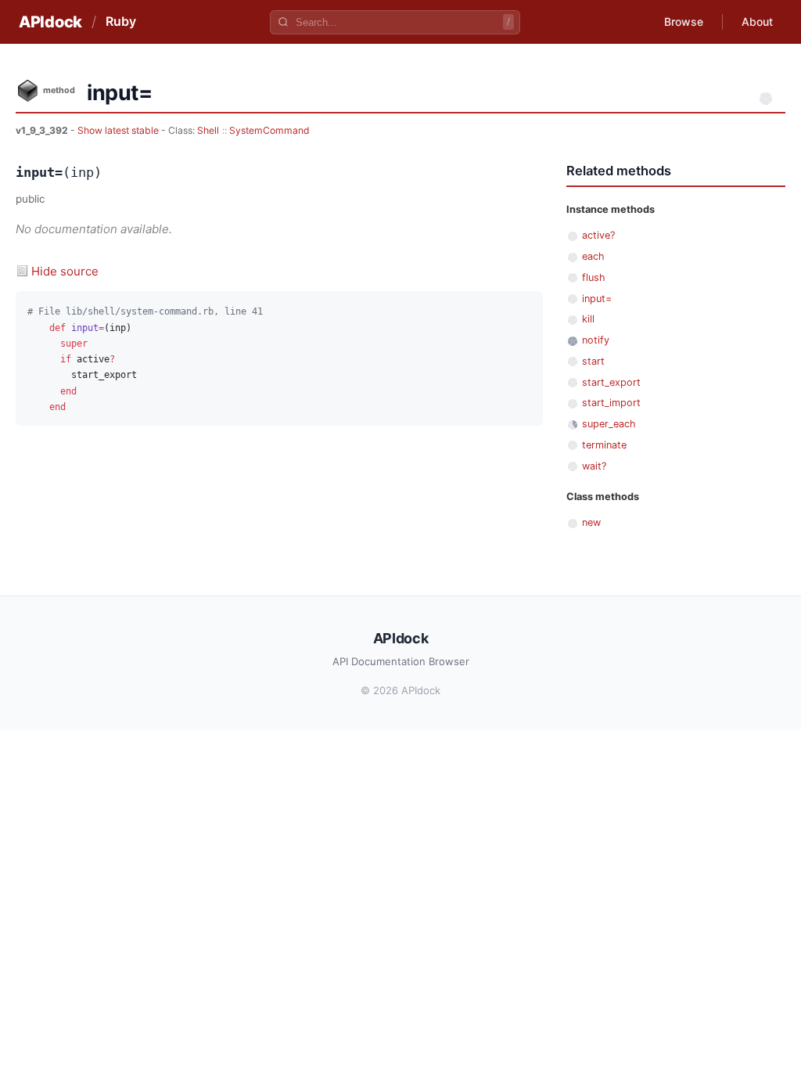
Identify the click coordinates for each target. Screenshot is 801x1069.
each (593, 256)
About (757, 21)
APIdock (50, 22)
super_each (609, 424)
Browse (683, 21)
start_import (611, 403)
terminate (604, 445)
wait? (594, 466)
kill (588, 319)
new (591, 522)
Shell (208, 130)
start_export (611, 382)
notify (595, 340)
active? (598, 235)
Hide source (65, 271)
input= (597, 298)
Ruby (121, 21)
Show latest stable (119, 130)
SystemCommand (269, 130)
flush (593, 277)
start (593, 361)
